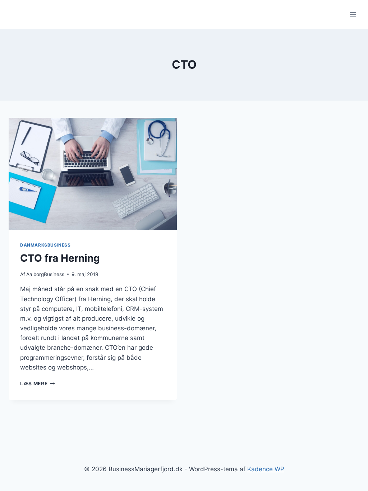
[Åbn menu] (352, 14)
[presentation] (93, 174)
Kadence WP (265, 469)
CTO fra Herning (60, 258)
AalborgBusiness (45, 274)
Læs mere (37, 383)
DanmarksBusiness (45, 245)
